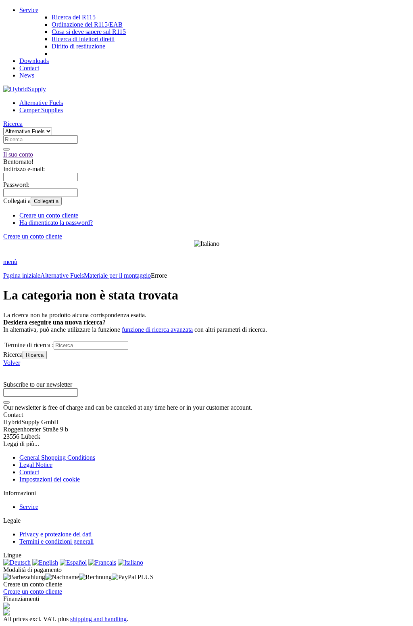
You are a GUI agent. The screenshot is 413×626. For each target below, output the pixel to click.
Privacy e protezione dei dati (55, 534)
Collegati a (46, 201)
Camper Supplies (41, 110)
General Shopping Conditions (57, 457)
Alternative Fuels (41, 102)
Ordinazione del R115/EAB (87, 24)
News (26, 75)
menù (10, 261)
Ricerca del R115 (74, 17)
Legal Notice (35, 464)
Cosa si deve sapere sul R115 (89, 31)
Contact (29, 68)
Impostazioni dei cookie (49, 479)
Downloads (34, 60)
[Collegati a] (6, 402)
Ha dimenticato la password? (56, 222)
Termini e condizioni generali (56, 541)
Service (28, 9)
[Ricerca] (6, 149)
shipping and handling (98, 619)
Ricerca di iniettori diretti (83, 39)
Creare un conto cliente (48, 215)
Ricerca (35, 355)
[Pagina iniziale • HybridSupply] (24, 89)
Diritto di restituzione (78, 46)
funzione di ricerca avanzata (157, 329)
